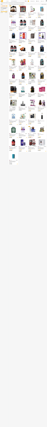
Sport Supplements (16, 52)
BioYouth (26, 93)
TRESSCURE (45, 146)
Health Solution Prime (16, 146)
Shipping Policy (4, 8)
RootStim (26, 146)
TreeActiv (17, 133)
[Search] (28, 1)
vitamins (26, 52)
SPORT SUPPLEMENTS (25, 26)
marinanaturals (35, 93)
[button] (33, 1)
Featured (45, 4)
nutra (45, 26)
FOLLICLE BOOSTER (16, 93)
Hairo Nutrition (35, 146)
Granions (17, 26)
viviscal (45, 93)
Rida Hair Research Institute (35, 133)
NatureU (36, 26)
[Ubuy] (1, 1)
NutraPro (17, 39)
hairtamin (26, 39)
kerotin (45, 39)
